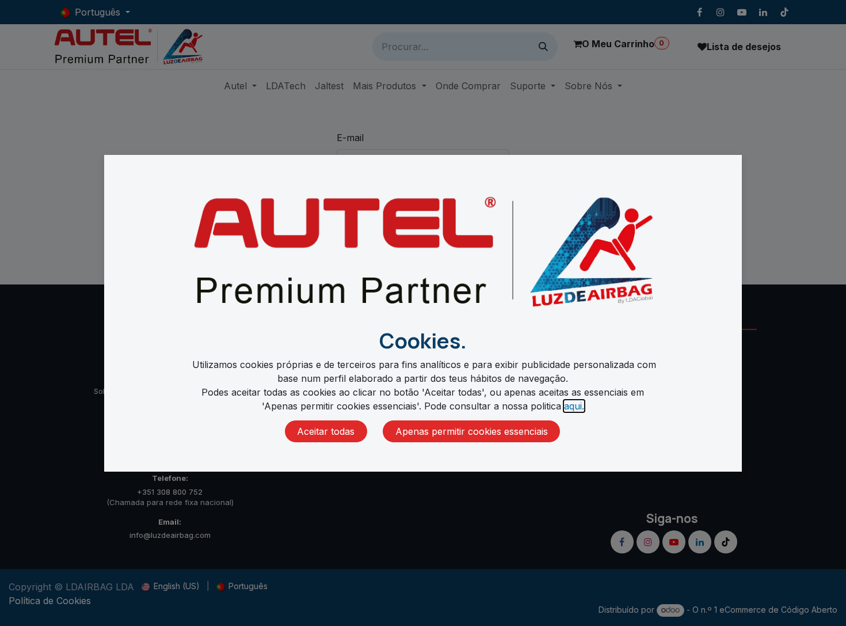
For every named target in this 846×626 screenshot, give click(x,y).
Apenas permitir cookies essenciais (471, 431)
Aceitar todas (326, 431)
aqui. (574, 406)
